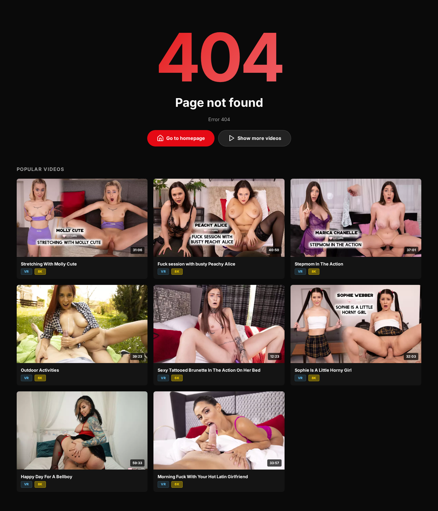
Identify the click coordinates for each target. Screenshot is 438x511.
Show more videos (259, 138)
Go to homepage (185, 138)
